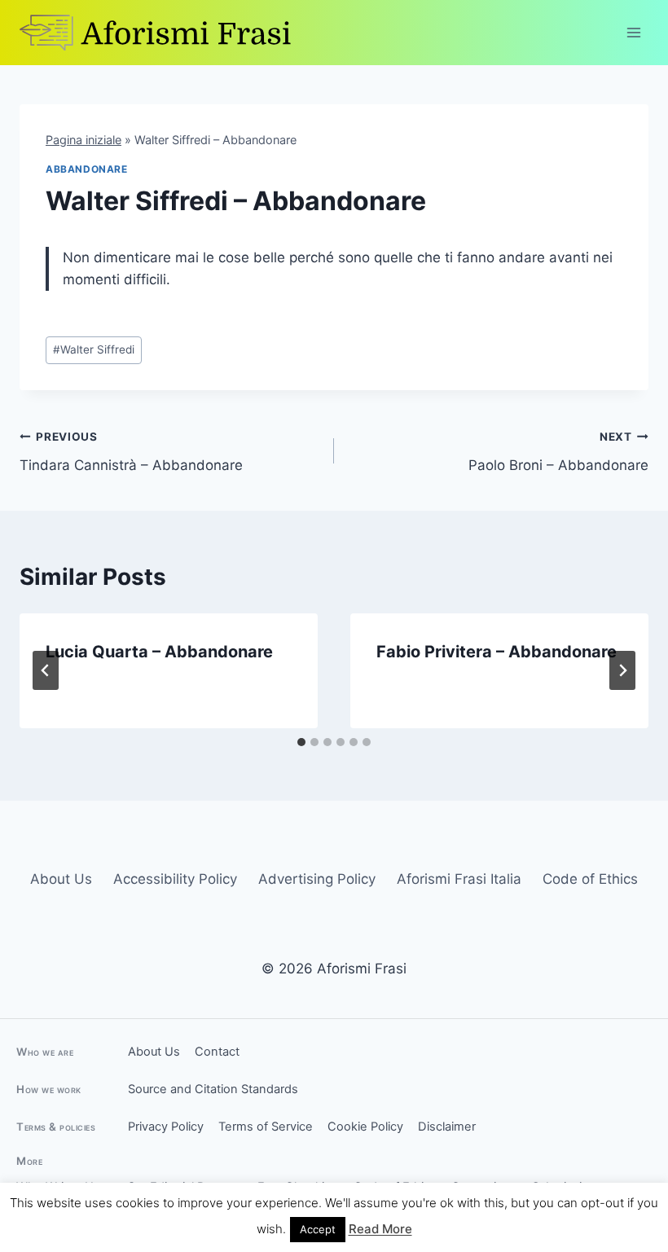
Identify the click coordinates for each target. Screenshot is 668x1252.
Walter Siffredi (93, 349)
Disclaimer (447, 1126)
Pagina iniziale (83, 140)
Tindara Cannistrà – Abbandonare (131, 451)
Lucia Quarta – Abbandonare (159, 651)
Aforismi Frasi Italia (459, 879)
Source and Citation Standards (213, 1089)
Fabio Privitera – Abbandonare (496, 651)
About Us (61, 879)
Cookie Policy (365, 1126)
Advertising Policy (317, 879)
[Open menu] (633, 32)
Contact (217, 1051)
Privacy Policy (166, 1126)
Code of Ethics (590, 879)
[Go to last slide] (46, 670)
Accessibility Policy (175, 879)
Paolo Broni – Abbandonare (558, 451)
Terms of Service (265, 1126)
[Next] (622, 670)
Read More (380, 1229)
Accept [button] (318, 1229)
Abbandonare (87, 169)
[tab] (301, 742)
